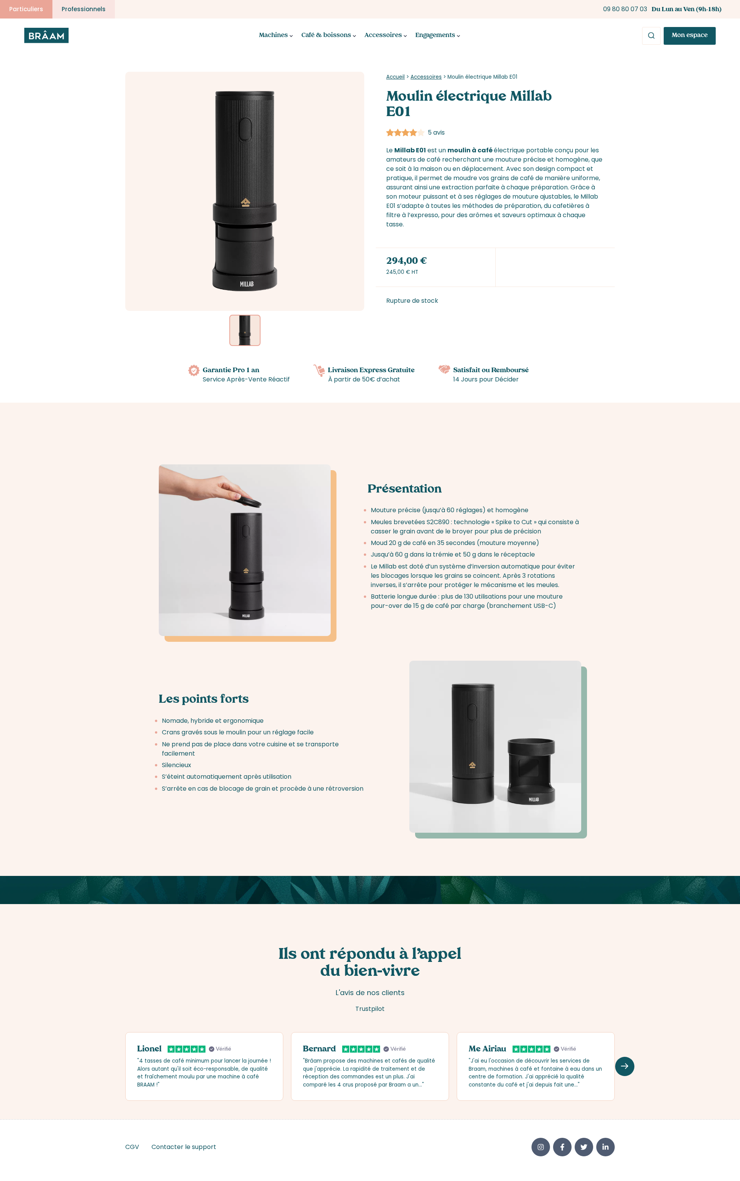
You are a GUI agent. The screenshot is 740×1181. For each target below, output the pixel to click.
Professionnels (84, 9)
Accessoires (383, 35)
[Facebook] (562, 1147)
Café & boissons (326, 35)
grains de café (512, 178)
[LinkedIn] (605, 1147)
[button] (624, 1066)
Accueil (395, 77)
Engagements (435, 35)
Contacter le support (183, 1146)
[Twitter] (584, 1147)
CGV (132, 1146)
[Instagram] (540, 1147)
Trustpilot (370, 1008)
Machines (273, 35)
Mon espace (690, 35)
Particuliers (26, 9)
